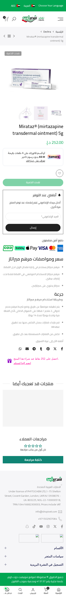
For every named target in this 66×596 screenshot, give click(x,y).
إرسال (33, 227)
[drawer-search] (14, 19)
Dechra (47, 32)
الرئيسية (59, 32)
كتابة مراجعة (33, 459)
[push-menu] (60, 19)
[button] (24, 6)
